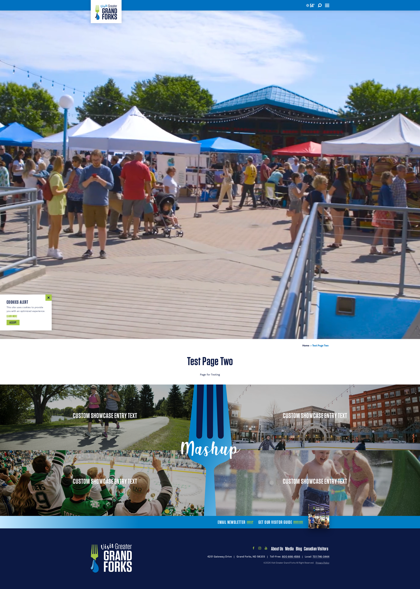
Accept (13, 322)
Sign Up (250, 522)
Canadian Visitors (316, 549)
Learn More (12, 316)
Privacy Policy (322, 562)
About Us (277, 549)
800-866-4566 (291, 556)
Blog (299, 549)
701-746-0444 (321, 556)
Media (289, 549)
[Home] (106, 11)
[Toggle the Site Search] (320, 5)
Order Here (298, 522)
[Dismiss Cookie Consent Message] (48, 297)
